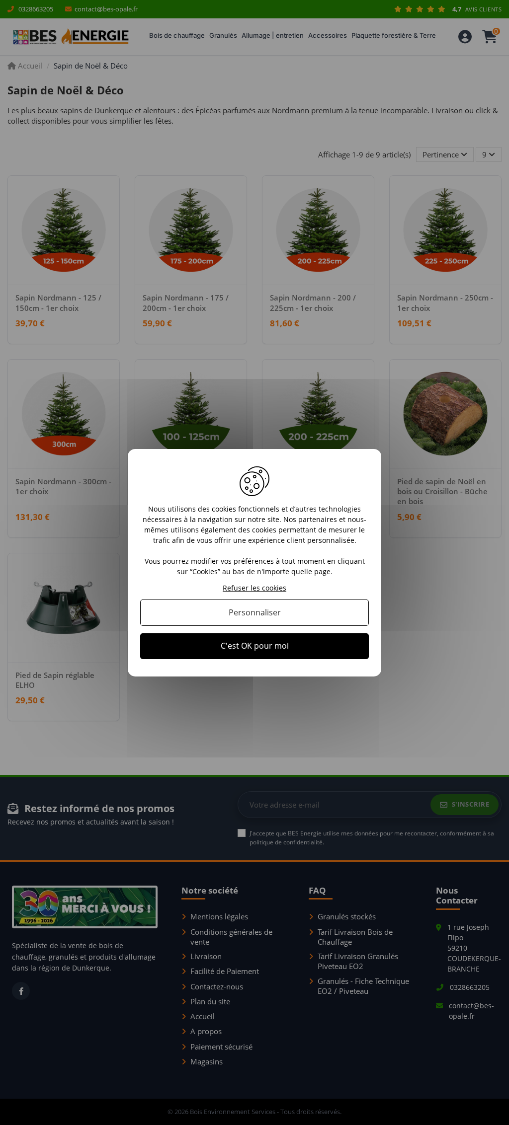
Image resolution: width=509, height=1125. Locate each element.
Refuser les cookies (254, 588)
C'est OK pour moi (255, 645)
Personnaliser (255, 612)
